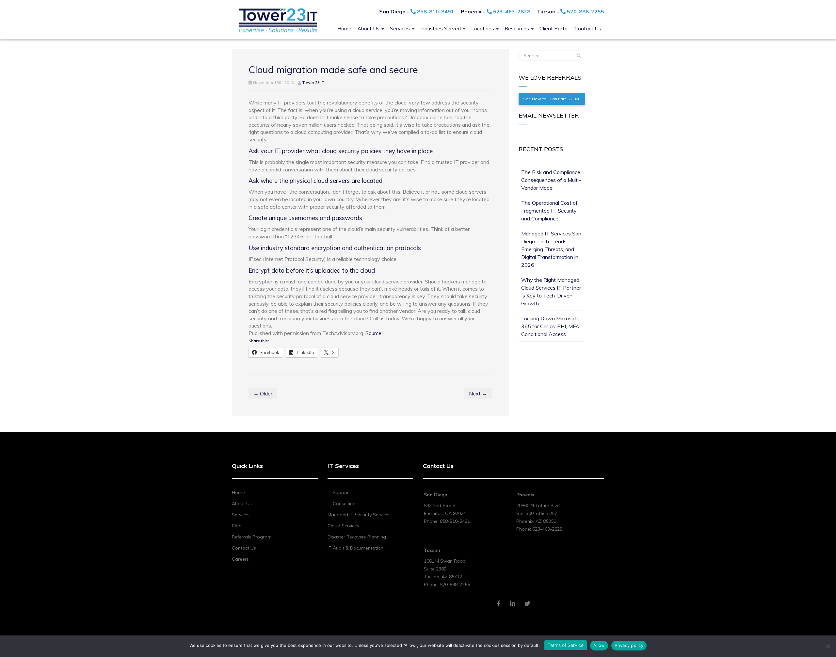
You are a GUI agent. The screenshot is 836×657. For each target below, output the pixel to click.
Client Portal (554, 28)
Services (400, 28)
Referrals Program (252, 537)
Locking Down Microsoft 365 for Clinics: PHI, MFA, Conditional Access (550, 326)
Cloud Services (343, 526)
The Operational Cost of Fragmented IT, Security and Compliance (549, 211)
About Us (369, 28)
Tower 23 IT (313, 82)
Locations (483, 28)
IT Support (339, 492)
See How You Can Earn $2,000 (551, 98)
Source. (373, 333)
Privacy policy (629, 645)
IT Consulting (342, 503)
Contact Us (587, 28)
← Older (262, 393)
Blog (237, 526)
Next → (478, 393)
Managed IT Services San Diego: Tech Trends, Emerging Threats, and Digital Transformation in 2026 (551, 249)
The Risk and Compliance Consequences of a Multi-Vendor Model (551, 180)
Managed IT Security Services (359, 515)
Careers (240, 559)
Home (344, 28)
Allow (599, 645)
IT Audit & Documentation (355, 548)
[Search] (579, 56)
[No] (828, 646)
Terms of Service (566, 645)
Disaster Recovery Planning (357, 537)
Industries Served (441, 28)
